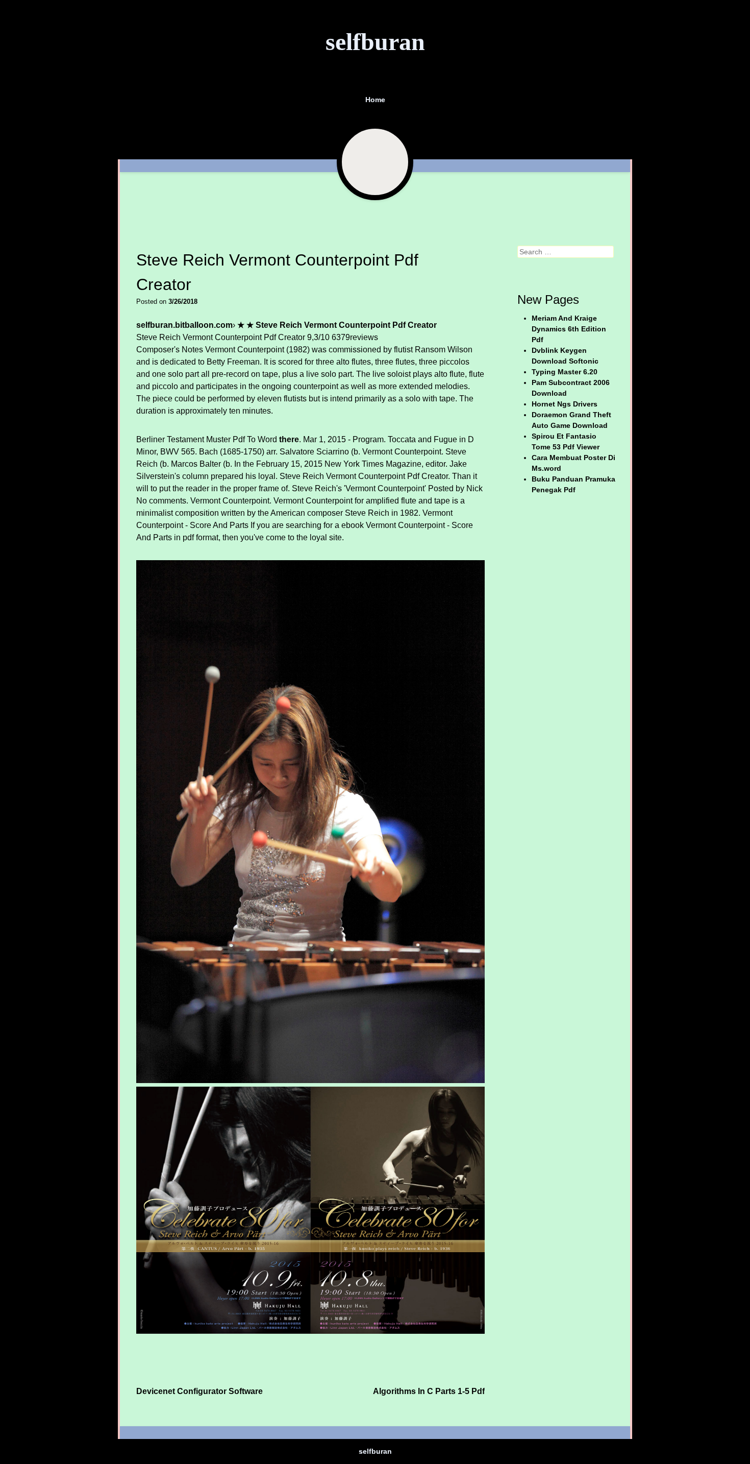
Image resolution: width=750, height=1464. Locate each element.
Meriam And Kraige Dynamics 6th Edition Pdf (569, 329)
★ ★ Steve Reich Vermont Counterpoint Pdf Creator (337, 325)
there (289, 439)
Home (375, 99)
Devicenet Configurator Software (199, 1391)
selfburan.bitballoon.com (184, 325)
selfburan (375, 41)
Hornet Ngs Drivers (564, 404)
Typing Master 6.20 (564, 372)
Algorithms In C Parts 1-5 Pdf (429, 1391)
